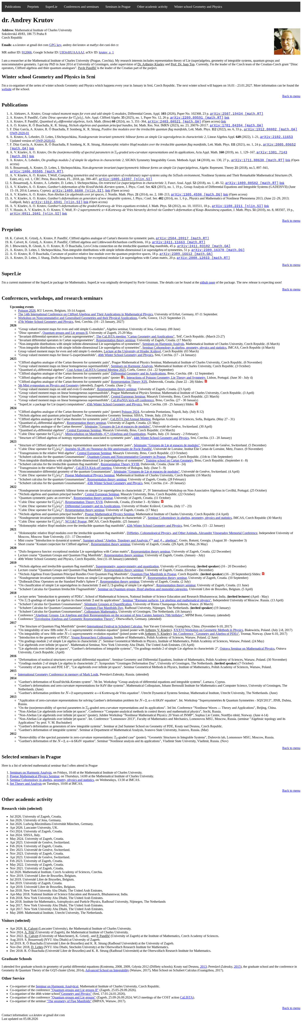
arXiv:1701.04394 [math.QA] (236, 125)
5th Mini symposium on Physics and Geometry (48, 385)
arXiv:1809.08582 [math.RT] (252, 183)
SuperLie (51, 6)
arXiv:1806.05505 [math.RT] (36, 172)
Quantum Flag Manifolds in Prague (153, 574)
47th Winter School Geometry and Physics (45, 321)
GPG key (55, 45)
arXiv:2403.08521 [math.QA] (174, 122)
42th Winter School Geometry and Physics (154, 525)
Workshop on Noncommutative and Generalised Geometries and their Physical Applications (77, 318)
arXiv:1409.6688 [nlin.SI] (78, 191)
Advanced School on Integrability (107, 970)
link (226, 117)
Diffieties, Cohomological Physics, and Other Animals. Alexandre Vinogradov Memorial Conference (192, 533)
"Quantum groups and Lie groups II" (75, 990)
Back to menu (291, 96)
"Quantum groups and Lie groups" (73, 997)
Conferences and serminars (81, 6)
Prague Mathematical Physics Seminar (89, 475)
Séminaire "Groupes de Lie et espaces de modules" (118, 426)
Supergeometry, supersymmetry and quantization (127, 566)
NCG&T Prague (76, 521)
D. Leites (37, 947)
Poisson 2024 (130, 411)
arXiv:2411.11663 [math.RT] (178, 242)
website (7, 89)
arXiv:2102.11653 (276, 137)
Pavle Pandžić (87, 68)
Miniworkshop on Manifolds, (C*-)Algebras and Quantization (105, 434)
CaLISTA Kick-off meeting (94, 468)
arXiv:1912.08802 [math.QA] (270, 129)
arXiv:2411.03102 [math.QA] (204, 246)
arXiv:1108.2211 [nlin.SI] (237, 206)
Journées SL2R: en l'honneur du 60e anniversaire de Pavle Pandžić (108, 449)
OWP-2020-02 (45, 140)
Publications (13, 6)
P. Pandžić (103, 936)
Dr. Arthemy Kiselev (150, 64)
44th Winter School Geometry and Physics (161, 438)
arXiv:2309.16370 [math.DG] (218, 250)
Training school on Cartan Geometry (169, 460)
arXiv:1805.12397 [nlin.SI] (125, 179)
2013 (203, 966)
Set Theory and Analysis (26, 783)
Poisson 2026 (27, 310)
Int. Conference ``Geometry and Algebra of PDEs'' (206, 633)
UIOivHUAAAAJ (72, 52)
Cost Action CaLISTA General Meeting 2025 (96, 369)
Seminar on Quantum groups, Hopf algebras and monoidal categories (142, 589)
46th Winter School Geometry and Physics (125, 355)
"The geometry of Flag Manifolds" (69, 1001)
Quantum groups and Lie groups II (65, 332)
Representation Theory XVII (84, 502)
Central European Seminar (128, 396)
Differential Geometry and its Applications (138, 373)
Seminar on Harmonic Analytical (57, 986)
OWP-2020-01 (19, 133)
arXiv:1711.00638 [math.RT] (258, 160)
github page (207, 282)
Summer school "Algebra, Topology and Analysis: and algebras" (130, 540)
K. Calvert (31, 928)
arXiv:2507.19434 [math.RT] (236, 114)
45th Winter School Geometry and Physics (114, 404)
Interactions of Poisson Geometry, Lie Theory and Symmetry (166, 377)
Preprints (33, 6)
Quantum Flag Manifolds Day (103, 608)
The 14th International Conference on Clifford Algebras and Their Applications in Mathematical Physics (85, 314)
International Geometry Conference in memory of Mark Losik (58, 674)
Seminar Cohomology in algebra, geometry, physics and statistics (184, 347)
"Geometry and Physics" (76, 993)
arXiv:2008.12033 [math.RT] (203, 258)
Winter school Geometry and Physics (198, 6)
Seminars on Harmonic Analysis (163, 344)
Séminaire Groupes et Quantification (107, 604)
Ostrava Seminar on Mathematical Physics (247, 648)
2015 (237, 966)
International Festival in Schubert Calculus (114, 626)
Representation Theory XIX (129, 381)
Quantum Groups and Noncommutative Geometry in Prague (126, 456)
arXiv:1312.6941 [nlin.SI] (57, 202)
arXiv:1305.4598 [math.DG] (196, 195)
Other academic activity (152, 6)
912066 (27, 52)
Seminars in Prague (117, 6)
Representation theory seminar (115, 340)
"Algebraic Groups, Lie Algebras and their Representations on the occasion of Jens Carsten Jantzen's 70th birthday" (109, 615)
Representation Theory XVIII (120, 464)
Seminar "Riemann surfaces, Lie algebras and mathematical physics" (166, 600)
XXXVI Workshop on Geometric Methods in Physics (208, 630)
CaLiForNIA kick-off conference (132, 400)
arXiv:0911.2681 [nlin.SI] (35, 214)
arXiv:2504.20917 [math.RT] (182, 238)
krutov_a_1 (106, 52)
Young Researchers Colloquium (91, 637)
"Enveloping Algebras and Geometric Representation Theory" (74, 619)
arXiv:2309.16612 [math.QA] (186, 254)
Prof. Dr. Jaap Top (183, 64)
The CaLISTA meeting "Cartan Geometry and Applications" (135, 336)
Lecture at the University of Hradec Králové (132, 351)
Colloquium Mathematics (100, 611)
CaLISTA (186, 997)
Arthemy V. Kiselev (158, 630)
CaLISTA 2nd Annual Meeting (130, 419)
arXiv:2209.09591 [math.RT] (197, 118)
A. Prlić (29, 932)
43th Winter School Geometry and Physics (114, 483)
